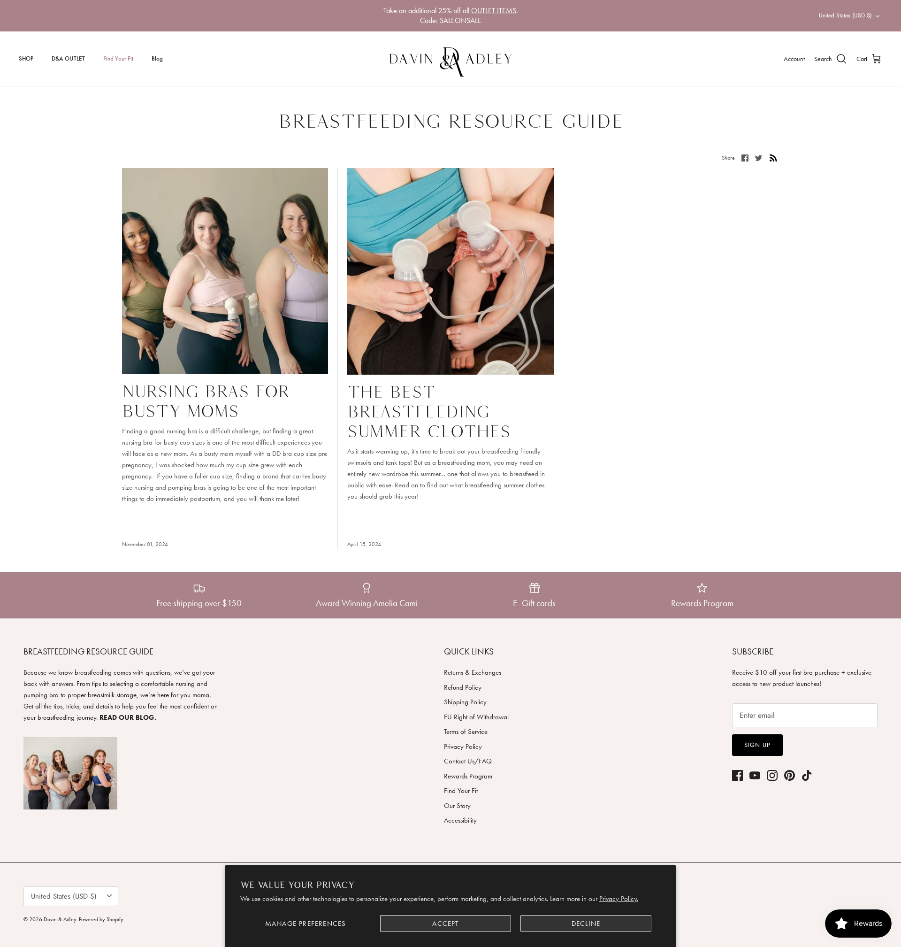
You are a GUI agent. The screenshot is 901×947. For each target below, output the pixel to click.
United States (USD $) (845, 15)
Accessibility (460, 820)
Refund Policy (462, 687)
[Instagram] (772, 775)
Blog (157, 58)
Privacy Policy (463, 746)
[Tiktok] (807, 775)
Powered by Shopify (101, 919)
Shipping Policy (465, 702)
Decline (586, 923)
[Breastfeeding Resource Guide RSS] (773, 157)
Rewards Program (468, 776)
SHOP (26, 58)
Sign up (757, 744)
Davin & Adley (60, 919)
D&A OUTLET (68, 58)
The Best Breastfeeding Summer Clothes (429, 411)
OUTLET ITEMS (493, 10)
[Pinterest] (789, 775)
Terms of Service (466, 731)
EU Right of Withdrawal (476, 717)
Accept (445, 923)
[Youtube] (754, 775)
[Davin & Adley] (450, 59)
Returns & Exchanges (472, 672)
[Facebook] (737, 775)
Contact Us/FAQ (468, 761)
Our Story (457, 805)
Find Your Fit (118, 58)
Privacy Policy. (618, 898)
